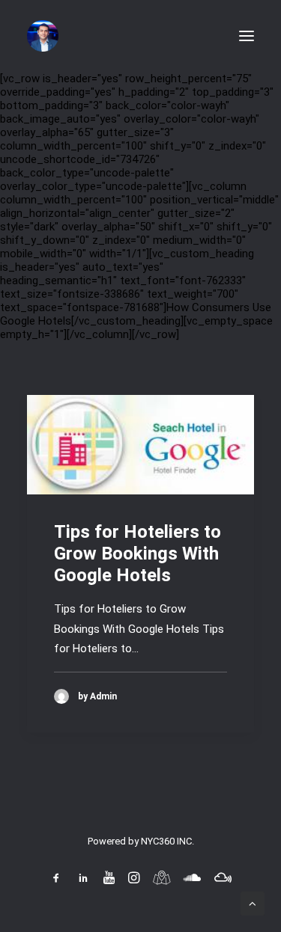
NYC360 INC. (167, 841)
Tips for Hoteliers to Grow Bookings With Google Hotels (137, 553)
